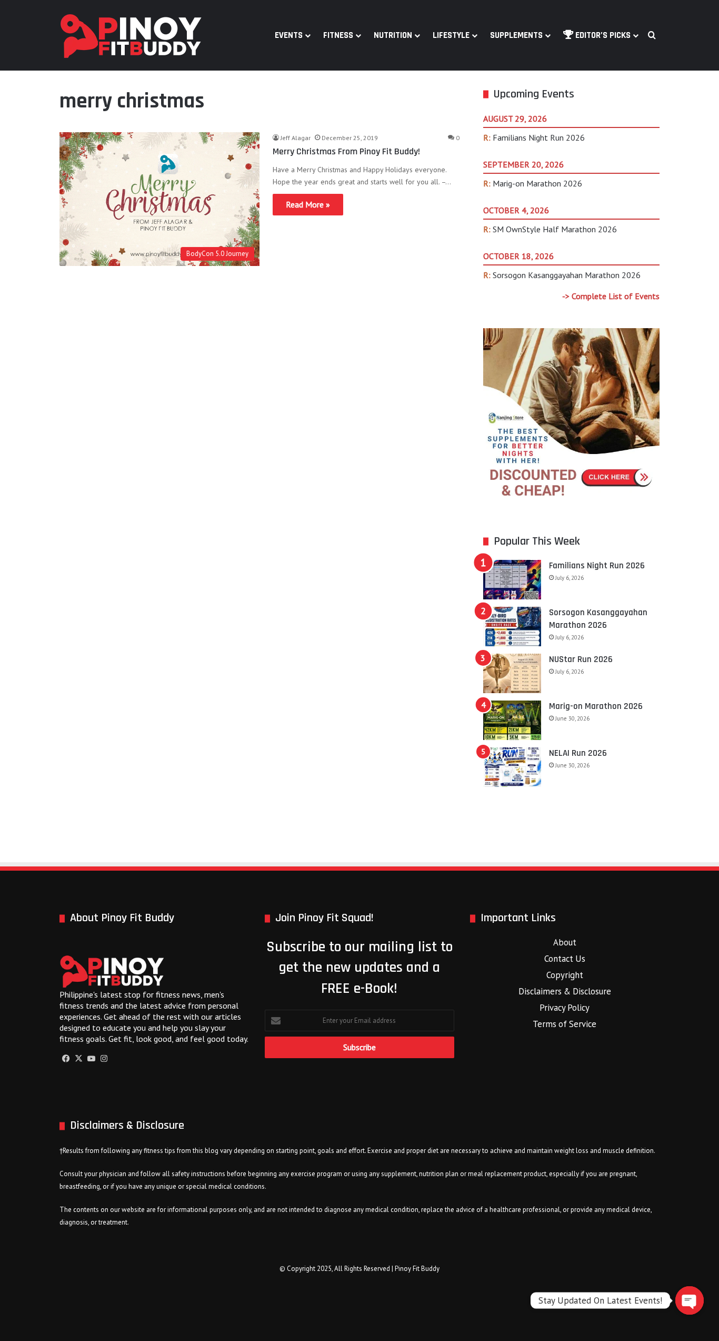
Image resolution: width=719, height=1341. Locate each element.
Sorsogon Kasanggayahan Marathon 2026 (567, 275)
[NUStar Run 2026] (512, 673)
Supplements (516, 35)
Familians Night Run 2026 (539, 137)
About (564, 942)
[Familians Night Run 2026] (512, 579)
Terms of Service (564, 1024)
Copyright (564, 975)
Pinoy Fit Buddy (417, 1268)
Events (289, 35)
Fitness (338, 35)
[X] (78, 1058)
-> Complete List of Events (611, 296)
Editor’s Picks (602, 35)
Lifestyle (451, 35)
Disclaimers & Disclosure (564, 991)
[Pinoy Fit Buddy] (131, 35)
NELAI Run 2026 (578, 753)
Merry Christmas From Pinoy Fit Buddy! (346, 151)
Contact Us (564, 958)
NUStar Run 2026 (581, 659)
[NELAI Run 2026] (512, 767)
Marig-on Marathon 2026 (537, 183)
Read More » (308, 204)
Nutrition (393, 35)
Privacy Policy (565, 1007)
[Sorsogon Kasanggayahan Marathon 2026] (512, 626)
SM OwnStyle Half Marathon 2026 (555, 229)
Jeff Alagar (296, 138)
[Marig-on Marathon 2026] (512, 720)
